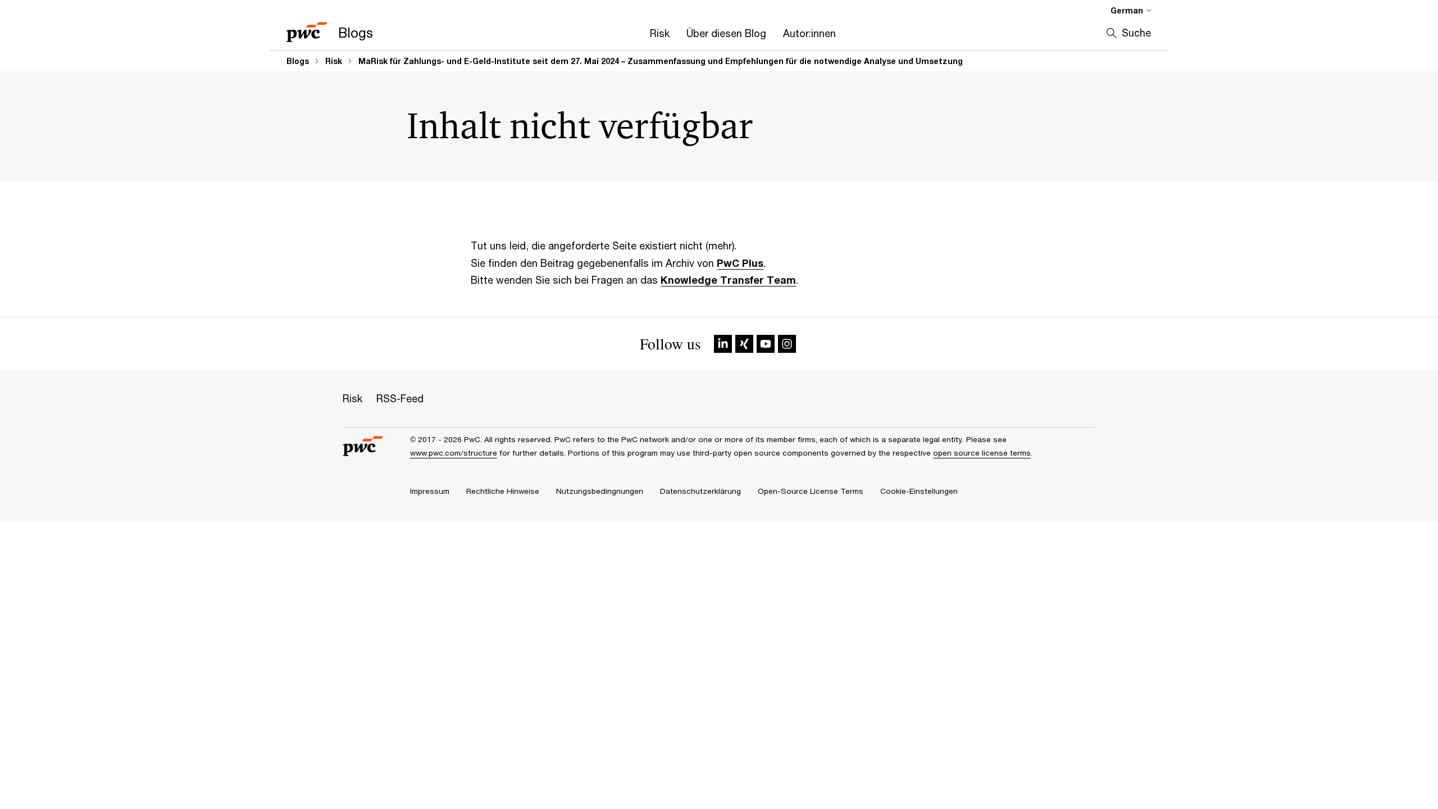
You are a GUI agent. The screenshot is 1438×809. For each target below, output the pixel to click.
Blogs (297, 61)
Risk (660, 33)
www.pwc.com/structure (453, 452)
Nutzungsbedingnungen (599, 491)
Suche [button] (1136, 32)
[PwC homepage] (363, 447)
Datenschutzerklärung (700, 491)
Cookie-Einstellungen (919, 491)
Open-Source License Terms (810, 491)
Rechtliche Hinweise (502, 491)
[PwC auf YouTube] (766, 344)
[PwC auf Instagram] (787, 344)
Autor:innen (809, 33)
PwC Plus (740, 263)
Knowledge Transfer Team (728, 280)
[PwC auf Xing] (744, 344)
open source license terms (982, 452)
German (1127, 10)
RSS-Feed (400, 398)
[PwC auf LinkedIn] (723, 344)
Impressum (429, 491)
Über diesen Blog (726, 33)
